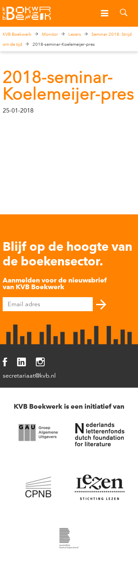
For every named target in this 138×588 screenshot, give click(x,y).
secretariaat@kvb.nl (29, 375)
